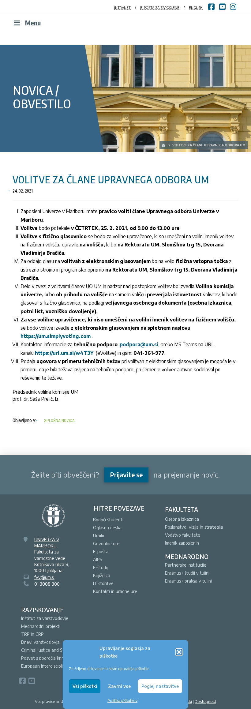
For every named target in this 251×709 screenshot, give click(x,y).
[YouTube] (31, 681)
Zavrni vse (119, 686)
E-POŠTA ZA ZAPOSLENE (159, 7)
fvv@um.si (44, 577)
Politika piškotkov (122, 700)
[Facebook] (22, 681)
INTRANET (122, 7)
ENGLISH (196, 7)
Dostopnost (205, 701)
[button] (179, 652)
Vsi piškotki (85, 686)
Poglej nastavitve (160, 686)
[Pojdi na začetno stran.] (164, 145)
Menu (33, 23)
